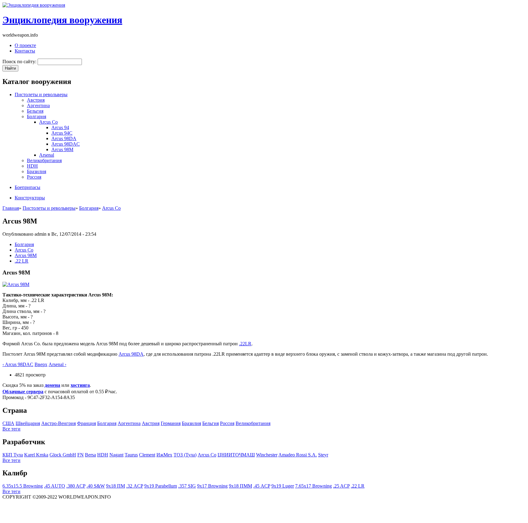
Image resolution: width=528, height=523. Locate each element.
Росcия (227, 423)
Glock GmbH (63, 454)
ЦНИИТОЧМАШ (236, 454)
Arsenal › (57, 364)
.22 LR (21, 260)
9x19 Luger (282, 485)
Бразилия (36, 171)
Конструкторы (30, 197)
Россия (34, 177)
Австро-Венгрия (58, 423)
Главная (10, 208)
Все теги (11, 428)
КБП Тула (12, 454)
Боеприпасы (27, 187)
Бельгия (35, 111)
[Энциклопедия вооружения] (33, 5)
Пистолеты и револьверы (41, 94)
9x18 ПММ (240, 485)
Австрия (36, 100)
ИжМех (164, 454)
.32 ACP (134, 485)
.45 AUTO (54, 485)
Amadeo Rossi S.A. (297, 454)
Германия (171, 423)
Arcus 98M (62, 149)
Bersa (90, 454)
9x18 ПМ (115, 485)
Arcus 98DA (63, 138)
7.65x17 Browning (313, 485)
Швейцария (28, 423)
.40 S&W (95, 485)
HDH (32, 166)
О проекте (25, 45)
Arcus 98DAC (65, 144)
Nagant (116, 454)
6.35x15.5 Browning (22, 485)
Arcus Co (48, 122)
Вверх (41, 364)
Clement (147, 454)
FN (80, 454)
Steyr (323, 454)
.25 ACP (341, 485)
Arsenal (46, 155)
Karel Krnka (36, 454)
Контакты (25, 50)
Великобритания (44, 160)
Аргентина (38, 105)
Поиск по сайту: (20, 61)
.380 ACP (75, 485)
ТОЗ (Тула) (185, 454)
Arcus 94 (60, 127)
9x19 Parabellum (160, 485)
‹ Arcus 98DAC (17, 364)
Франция (86, 423)
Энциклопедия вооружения (62, 19)
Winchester (266, 454)
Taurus (131, 454)
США (8, 423)
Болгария (36, 116)
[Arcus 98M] (15, 284)
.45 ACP (261, 485)
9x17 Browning (212, 485)
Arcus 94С (61, 133)
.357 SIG (187, 485)
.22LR (245, 343)
